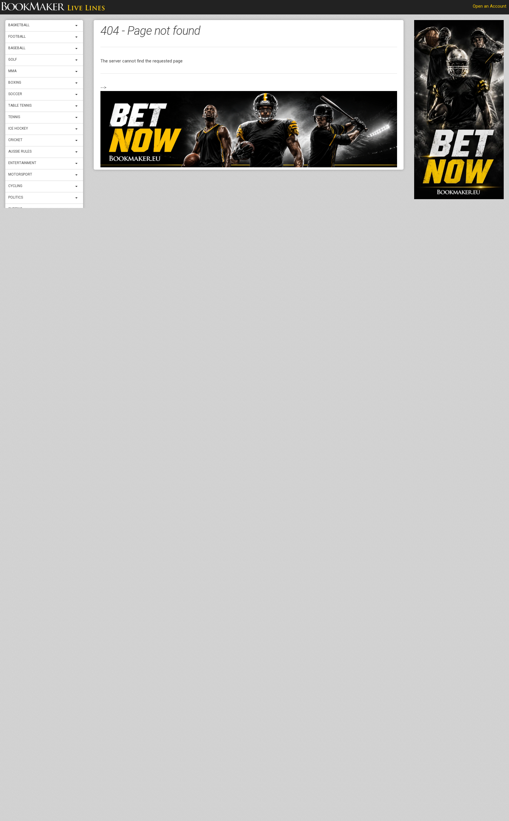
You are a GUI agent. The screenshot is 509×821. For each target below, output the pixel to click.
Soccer (15, 94)
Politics (15, 197)
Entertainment (22, 163)
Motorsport (20, 174)
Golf (12, 59)
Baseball (16, 48)
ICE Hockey (18, 128)
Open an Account (489, 6)
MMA (12, 71)
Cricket (15, 140)
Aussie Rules (20, 151)
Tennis (14, 117)
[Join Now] (248, 129)
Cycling (15, 186)
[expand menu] (77, 25)
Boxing (14, 82)
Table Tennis (20, 105)
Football (17, 36)
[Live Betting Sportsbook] (53, 7)
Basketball (18, 25)
